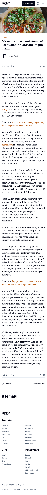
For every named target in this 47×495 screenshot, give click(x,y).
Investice (5, 425)
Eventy (27, 455)
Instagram (16, 489)
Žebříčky (5, 443)
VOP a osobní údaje (31, 470)
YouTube (33, 489)
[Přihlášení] (38, 3)
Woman (27, 431)
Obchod (4, 458)
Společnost (5, 431)
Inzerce (27, 461)
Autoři (4, 455)
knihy (4, 109)
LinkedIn (25, 489)
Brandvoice (29, 443)
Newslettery (29, 437)
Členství (28, 458)
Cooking (4, 440)
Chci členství (28, 3)
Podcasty (28, 434)
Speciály (28, 425)
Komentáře (29, 428)
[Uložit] (44, 66)
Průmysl (4, 428)
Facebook (5, 489)
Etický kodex (29, 473)
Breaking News (30, 440)
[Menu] (43, 3)
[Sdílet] (41, 66)
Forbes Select (6, 464)
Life (3, 437)
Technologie (6, 434)
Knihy (3, 461)
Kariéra (27, 464)
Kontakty (28, 467)
